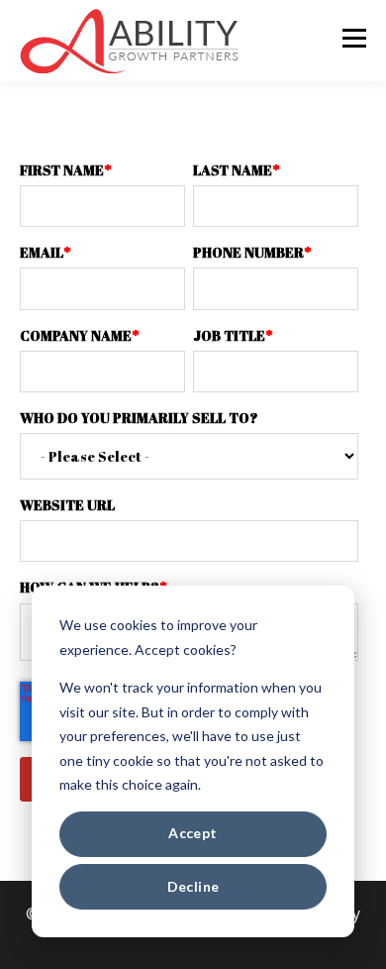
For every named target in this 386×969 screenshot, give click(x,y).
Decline (193, 886)
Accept (193, 832)
